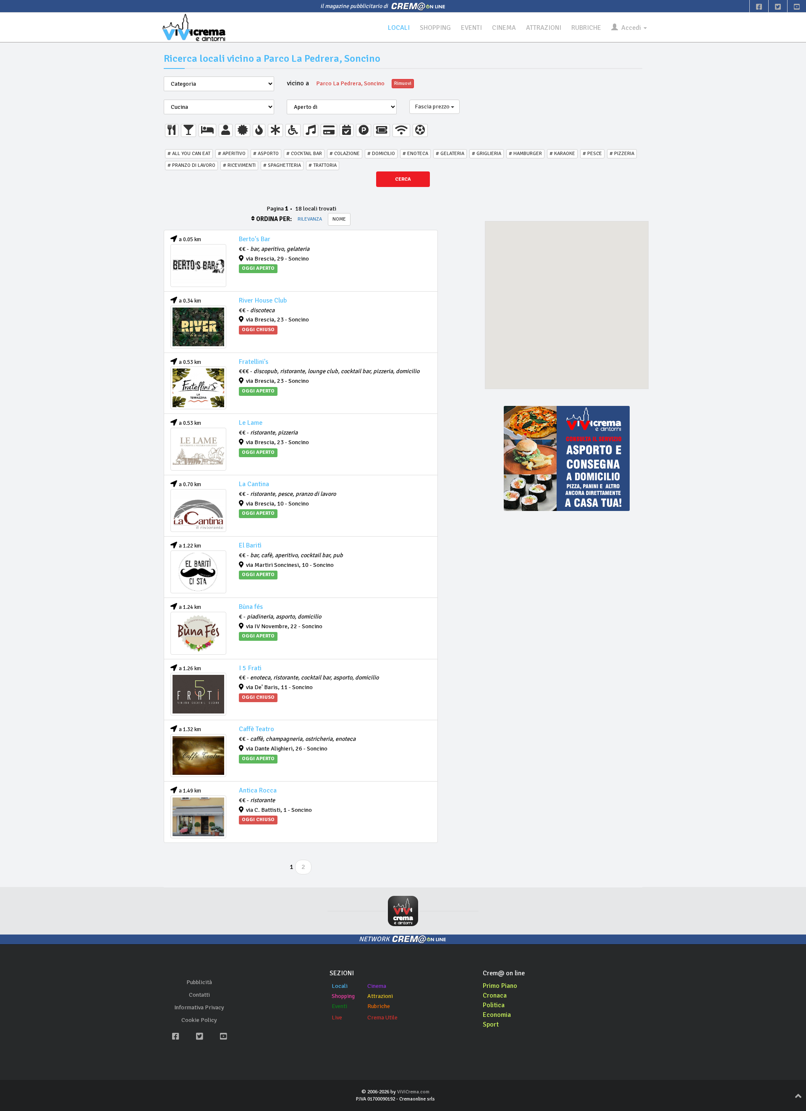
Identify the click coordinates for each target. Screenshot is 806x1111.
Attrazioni (380, 996)
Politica (494, 1005)
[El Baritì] (198, 571)
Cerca (403, 179)
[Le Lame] (198, 449)
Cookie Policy (199, 1020)
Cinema (376, 986)
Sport (491, 1024)
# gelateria (450, 153)
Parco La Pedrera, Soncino (350, 83)
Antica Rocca (258, 790)
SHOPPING (435, 28)
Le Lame (250, 423)
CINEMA (504, 28)
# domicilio (381, 153)
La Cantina (254, 484)
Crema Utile (382, 1017)
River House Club (263, 300)
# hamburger (525, 153)
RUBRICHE (586, 28)
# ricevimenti (239, 165)
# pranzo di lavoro (191, 165)
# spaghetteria (282, 165)
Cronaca (495, 995)
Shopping (343, 996)
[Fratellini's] (198, 387)
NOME (339, 219)
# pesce (592, 153)
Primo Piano (500, 986)
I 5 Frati (250, 668)
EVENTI (471, 28)
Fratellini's (253, 362)
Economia (497, 1015)
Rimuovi (402, 83)
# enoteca (415, 153)
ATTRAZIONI (543, 28)
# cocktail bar (304, 153)
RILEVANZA (310, 219)
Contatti (199, 994)
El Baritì (250, 545)
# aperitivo (232, 153)
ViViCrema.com (413, 1092)
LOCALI (399, 28)
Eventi (339, 1006)
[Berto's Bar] (198, 265)
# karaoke (562, 153)
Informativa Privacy (199, 1007)
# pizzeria (622, 153)
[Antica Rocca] (198, 816)
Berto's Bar (254, 239)
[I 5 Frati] (198, 694)
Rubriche (378, 1006)
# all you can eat (188, 153)
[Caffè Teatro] (198, 755)
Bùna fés (251, 607)
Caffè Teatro (256, 729)
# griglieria (486, 153)
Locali (340, 986)
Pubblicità (199, 982)
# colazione (345, 153)
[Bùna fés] (198, 633)
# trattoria (323, 165)
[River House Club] (198, 326)
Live (337, 1017)
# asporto (266, 153)
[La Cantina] (198, 510)
